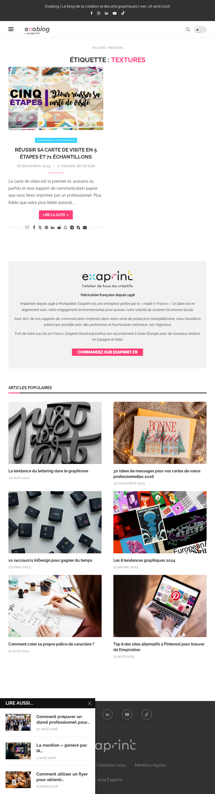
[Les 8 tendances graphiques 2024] (160, 522)
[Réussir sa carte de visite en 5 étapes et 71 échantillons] (55, 98)
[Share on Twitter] (40, 227)
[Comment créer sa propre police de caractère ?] (55, 606)
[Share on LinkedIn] (52, 227)
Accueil (98, 47)
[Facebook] (91, 13)
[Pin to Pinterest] (46, 227)
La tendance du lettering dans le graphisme (48, 471)
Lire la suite (54, 215)
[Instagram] (98, 13)
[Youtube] (114, 13)
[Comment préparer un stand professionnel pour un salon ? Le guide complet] (18, 722)
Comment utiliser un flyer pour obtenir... (62, 777)
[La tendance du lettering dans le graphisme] (55, 433)
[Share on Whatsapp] (65, 227)
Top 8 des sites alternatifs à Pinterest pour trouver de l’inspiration (158, 647)
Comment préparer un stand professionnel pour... (63, 719)
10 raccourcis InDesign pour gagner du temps (50, 560)
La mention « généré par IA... (61, 748)
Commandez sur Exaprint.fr (107, 352)
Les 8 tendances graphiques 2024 (144, 560)
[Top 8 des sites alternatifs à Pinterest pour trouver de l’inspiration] (160, 606)
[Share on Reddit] (59, 227)
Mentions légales (150, 765)
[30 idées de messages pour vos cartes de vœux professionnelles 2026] (160, 433)
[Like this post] (27, 227)
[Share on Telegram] (72, 227)
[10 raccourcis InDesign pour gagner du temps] (55, 522)
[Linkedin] (106, 13)
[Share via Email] (85, 227)
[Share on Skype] (78, 227)
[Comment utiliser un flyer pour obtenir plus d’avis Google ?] (18, 779)
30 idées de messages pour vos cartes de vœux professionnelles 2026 (156, 474)
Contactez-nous (110, 765)
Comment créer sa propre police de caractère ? (51, 644)
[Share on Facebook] (34, 227)
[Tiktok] (123, 13)
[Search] (188, 29)
